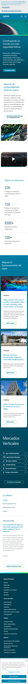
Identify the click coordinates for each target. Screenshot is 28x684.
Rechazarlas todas (14, 676)
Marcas (6, 582)
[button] (14, 159)
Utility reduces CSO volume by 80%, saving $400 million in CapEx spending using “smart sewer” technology (13, 303)
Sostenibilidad (7, 604)
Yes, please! (5, 7)
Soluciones (6, 585)
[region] (14, 671)
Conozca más (9, 70)
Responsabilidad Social (10, 609)
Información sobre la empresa (11, 612)
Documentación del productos (12, 641)
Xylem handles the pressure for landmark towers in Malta (13, 406)
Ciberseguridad (8, 614)
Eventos (5, 511)
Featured (5, 500)
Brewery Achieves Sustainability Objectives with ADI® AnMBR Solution (13, 357)
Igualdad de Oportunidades (11, 629)
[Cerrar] (26, 660)
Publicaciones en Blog (9, 507)
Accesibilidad (7, 626)
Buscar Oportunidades (9, 624)
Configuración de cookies (14, 672)
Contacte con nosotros (10, 652)
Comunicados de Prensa (9, 503)
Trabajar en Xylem (8, 621)
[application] (14, 159)
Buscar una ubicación (9, 650)
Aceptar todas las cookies (14, 681)
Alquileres (6, 595)
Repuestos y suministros (10, 590)
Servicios (6, 592)
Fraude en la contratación (10, 634)
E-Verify (6, 631)
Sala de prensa (8, 602)
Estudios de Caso (8, 643)
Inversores (6, 607)
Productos (6, 587)
